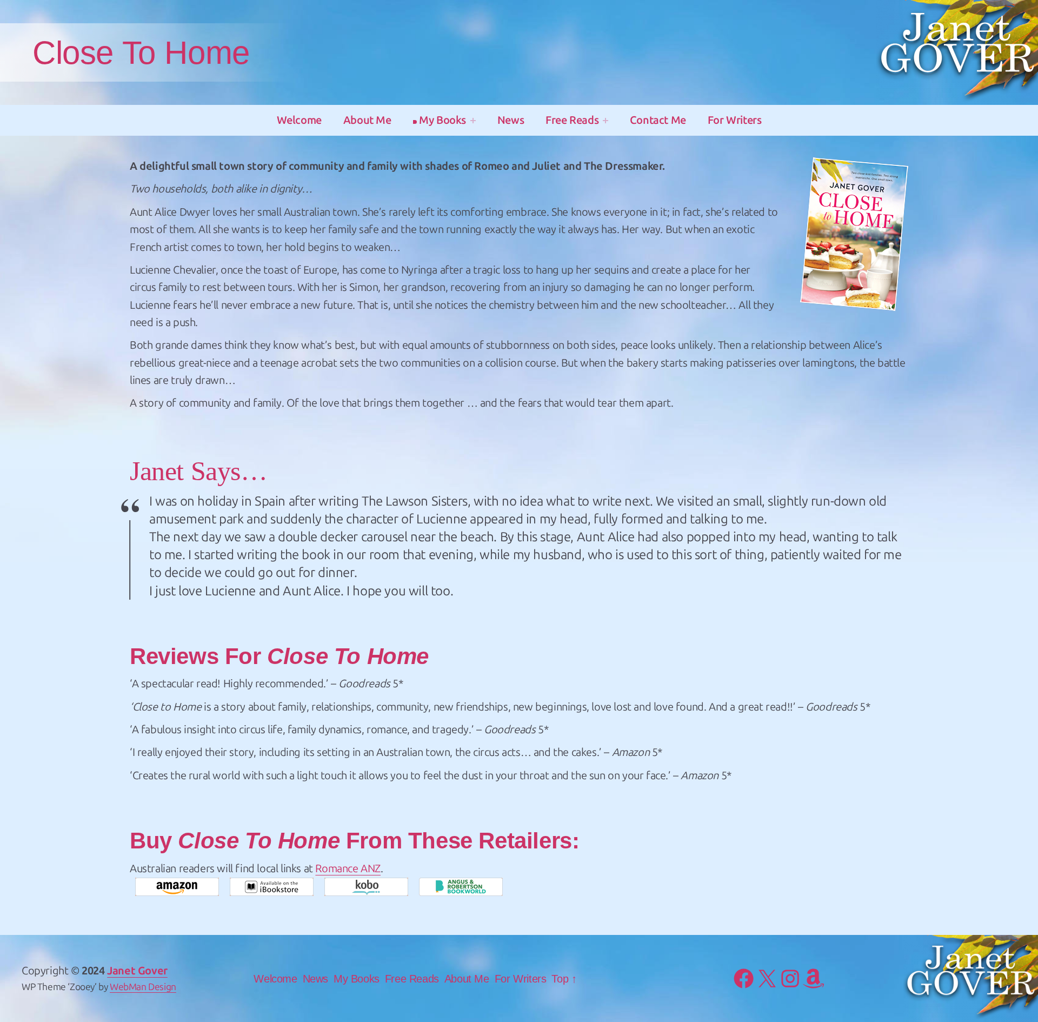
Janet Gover (137, 970)
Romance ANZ (348, 868)
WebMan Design (143, 987)
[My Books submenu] (473, 120)
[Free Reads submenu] (605, 120)
